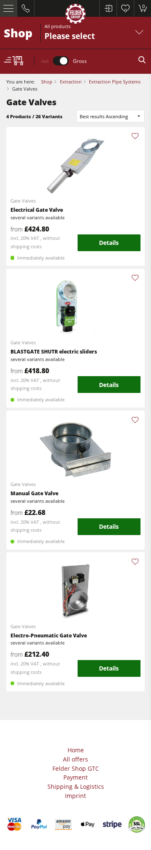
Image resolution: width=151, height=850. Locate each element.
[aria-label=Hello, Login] (108, 8)
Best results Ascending (104, 116)
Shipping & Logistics (75, 786)
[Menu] (8, 8)
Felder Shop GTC (75, 768)
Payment (75, 777)
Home (76, 750)
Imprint (75, 796)
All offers (75, 759)
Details (109, 243)
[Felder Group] (75, 15)
